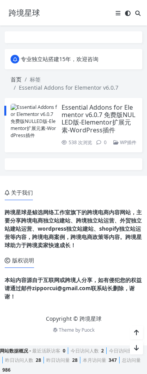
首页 (16, 79)
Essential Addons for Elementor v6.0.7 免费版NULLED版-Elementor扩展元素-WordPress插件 (98, 118)
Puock (88, 330)
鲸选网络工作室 (51, 212)
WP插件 (127, 142)
